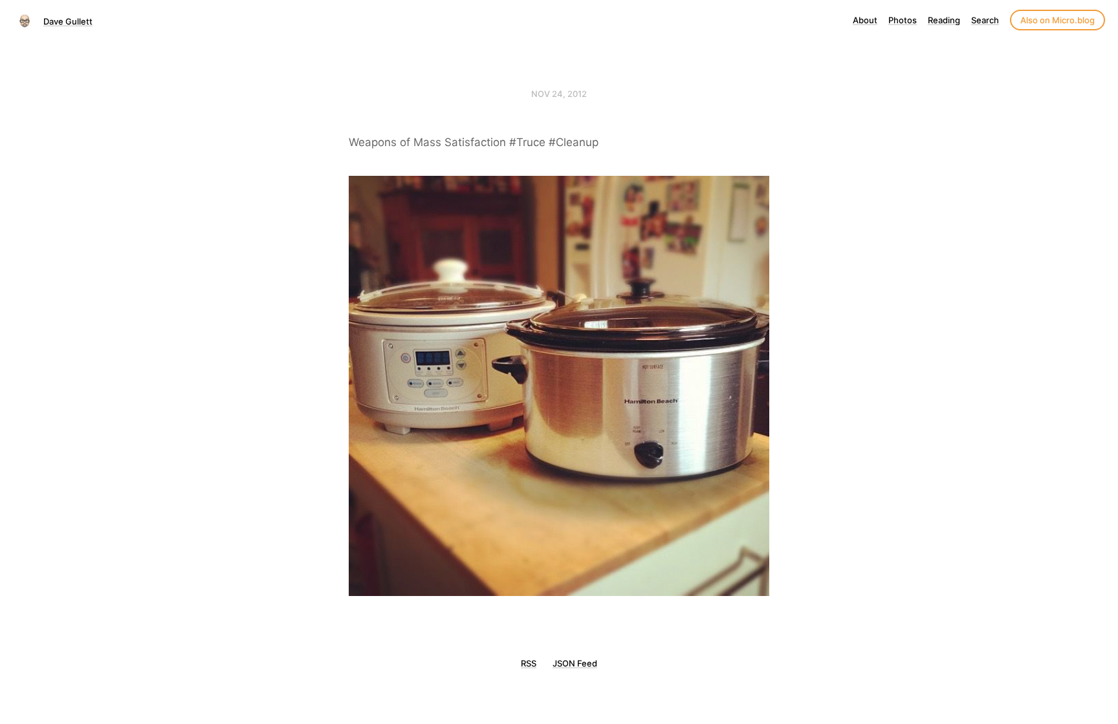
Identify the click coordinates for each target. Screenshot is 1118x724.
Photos (902, 20)
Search (985, 20)
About (865, 20)
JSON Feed (575, 663)
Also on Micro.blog (1057, 20)
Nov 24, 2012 (559, 94)
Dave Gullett (68, 21)
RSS (528, 663)
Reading (944, 20)
